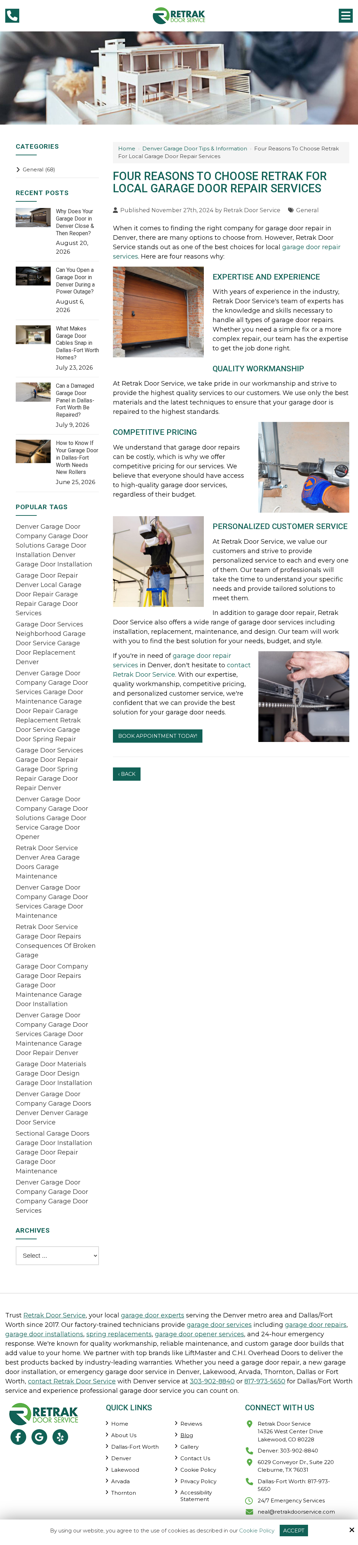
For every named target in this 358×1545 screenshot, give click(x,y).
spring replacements (119, 1334)
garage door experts (152, 1315)
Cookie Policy (256, 1531)
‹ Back (126, 774)
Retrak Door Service (251, 210)
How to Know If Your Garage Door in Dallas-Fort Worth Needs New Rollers (77, 457)
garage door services (219, 1325)
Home (126, 148)
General (307, 210)
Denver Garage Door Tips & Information (194, 148)
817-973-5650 (264, 1381)
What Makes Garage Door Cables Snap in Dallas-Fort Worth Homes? (77, 343)
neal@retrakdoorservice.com (296, 1511)
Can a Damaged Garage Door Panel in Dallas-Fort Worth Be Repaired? (75, 400)
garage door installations (44, 1334)
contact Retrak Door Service (72, 1381)
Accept (294, 1530)
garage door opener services (199, 1334)
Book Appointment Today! (157, 736)
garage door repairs (315, 1325)
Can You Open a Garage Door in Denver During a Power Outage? (75, 281)
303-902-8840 (212, 1381)
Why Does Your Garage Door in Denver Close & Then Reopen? (75, 222)
